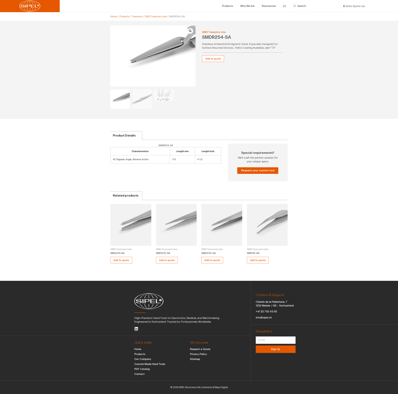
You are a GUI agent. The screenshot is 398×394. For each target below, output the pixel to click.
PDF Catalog (142, 369)
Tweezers (137, 16)
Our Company (142, 359)
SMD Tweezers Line (156, 16)
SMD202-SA (163, 253)
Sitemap (195, 359)
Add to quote (213, 58)
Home (113, 16)
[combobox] (314, 6)
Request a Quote (200, 349)
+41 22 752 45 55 (266, 311)
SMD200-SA (208, 253)
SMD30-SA (253, 253)
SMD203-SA (117, 253)
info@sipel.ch (264, 317)
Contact (139, 374)
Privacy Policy (198, 354)
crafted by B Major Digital (214, 387)
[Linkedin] (136, 329)
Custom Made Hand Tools (149, 364)
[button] (190, 31)
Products (124, 16)
